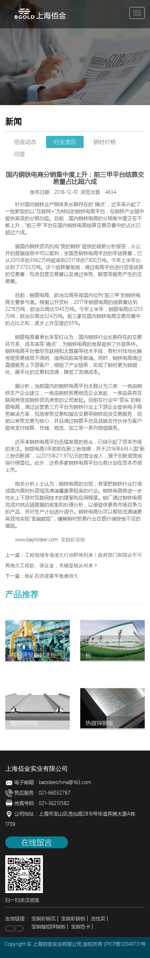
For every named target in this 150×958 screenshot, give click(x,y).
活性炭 (98, 918)
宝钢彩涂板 (73, 539)
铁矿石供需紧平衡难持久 (51, 576)
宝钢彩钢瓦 (43, 918)
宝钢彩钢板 (73, 918)
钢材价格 (104, 141)
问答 (19, 154)
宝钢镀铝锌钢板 (48, 926)
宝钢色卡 (80, 926)
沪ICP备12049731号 (125, 944)
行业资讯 (65, 141)
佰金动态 (25, 141)
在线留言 (36, 842)
